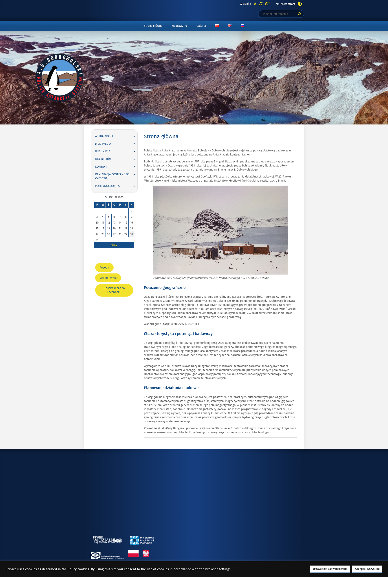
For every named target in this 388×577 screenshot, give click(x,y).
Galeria (201, 26)
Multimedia (103, 144)
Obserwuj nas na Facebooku (114, 291)
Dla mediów (103, 159)
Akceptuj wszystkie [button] (367, 569)
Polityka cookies (107, 186)
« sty (114, 245)
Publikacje (102, 151)
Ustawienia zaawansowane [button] (330, 569)
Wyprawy (177, 26)
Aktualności (104, 136)
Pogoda (105, 268)
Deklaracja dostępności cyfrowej (112, 176)
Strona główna (153, 26)
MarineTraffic (109, 279)
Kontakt (101, 167)
